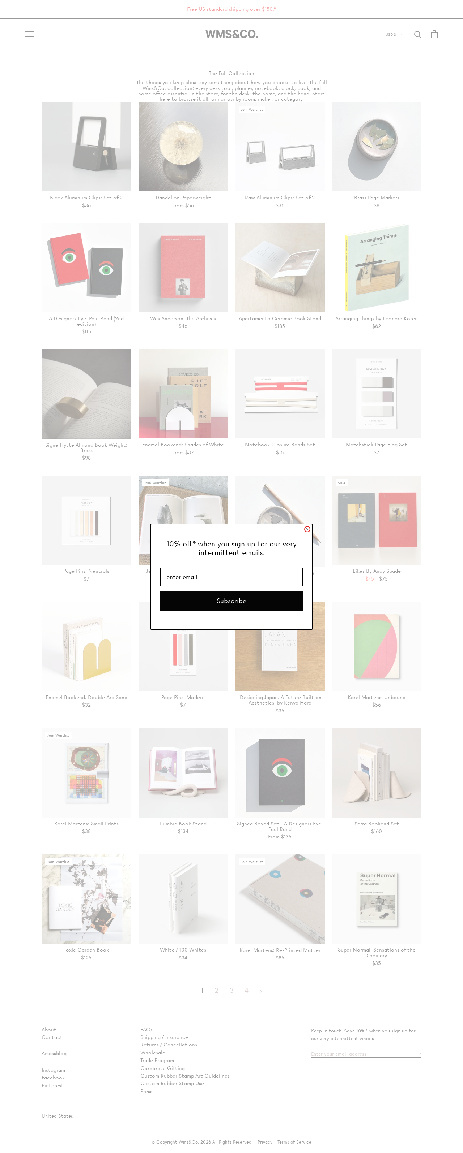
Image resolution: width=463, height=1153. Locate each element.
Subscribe (231, 600)
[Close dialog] (307, 529)
